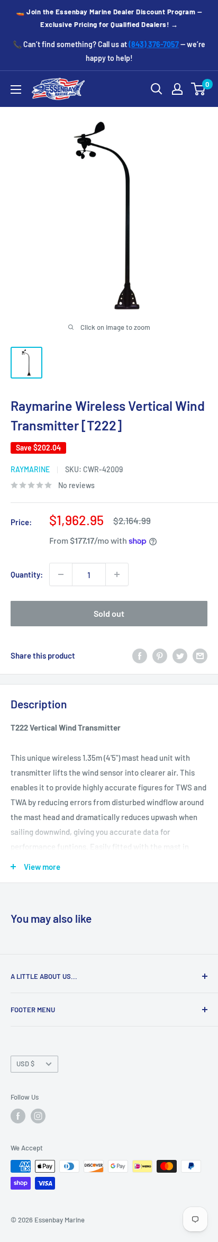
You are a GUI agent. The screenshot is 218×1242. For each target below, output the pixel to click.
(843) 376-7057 (154, 44)
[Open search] (156, 89)
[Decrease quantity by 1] (61, 574)
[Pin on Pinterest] (159, 655)
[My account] (177, 89)
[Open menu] (16, 89)
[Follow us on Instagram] (38, 1116)
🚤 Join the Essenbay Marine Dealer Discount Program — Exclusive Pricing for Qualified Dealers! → (109, 18)
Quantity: (27, 574)
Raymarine (30, 469)
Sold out (109, 613)
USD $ (25, 1063)
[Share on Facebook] (139, 655)
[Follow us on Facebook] (18, 1116)
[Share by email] (200, 655)
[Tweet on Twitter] (179, 655)
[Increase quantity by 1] (117, 574)
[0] (198, 89)
